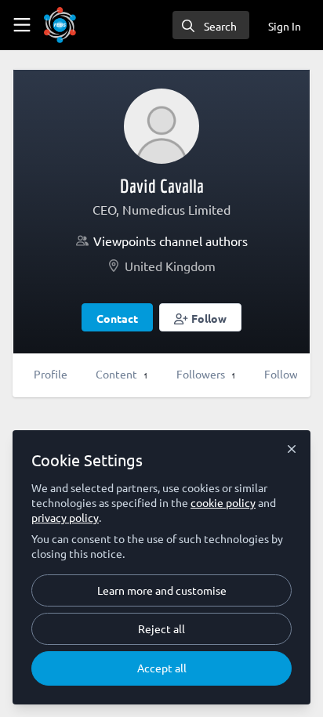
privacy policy (65, 517)
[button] (200, 317)
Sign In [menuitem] (284, 26)
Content (122, 374)
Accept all (162, 668)
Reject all (161, 628)
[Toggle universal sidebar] (22, 25)
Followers (206, 374)
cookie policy (223, 502)
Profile (50, 374)
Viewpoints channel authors (170, 240)
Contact (117, 318)
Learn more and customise (162, 590)
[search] (210, 25)
